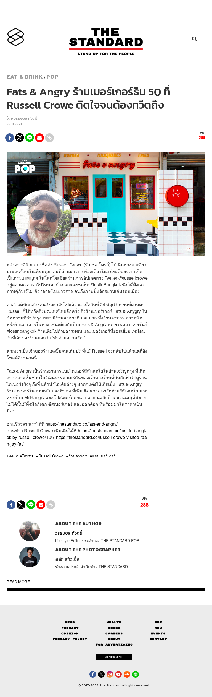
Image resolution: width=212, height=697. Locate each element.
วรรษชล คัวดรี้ (25, 118)
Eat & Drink (25, 76)
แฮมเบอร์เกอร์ (104, 456)
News (70, 622)
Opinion (70, 633)
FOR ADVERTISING (114, 644)
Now (158, 628)
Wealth (114, 622)
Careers (114, 633)
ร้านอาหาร (77, 456)
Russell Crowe (50, 456)
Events (158, 633)
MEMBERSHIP (114, 657)
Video (114, 628)
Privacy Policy (69, 639)
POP (52, 76)
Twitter (27, 456)
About (114, 639)
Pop (158, 622)
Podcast (70, 628)
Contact (158, 639)
